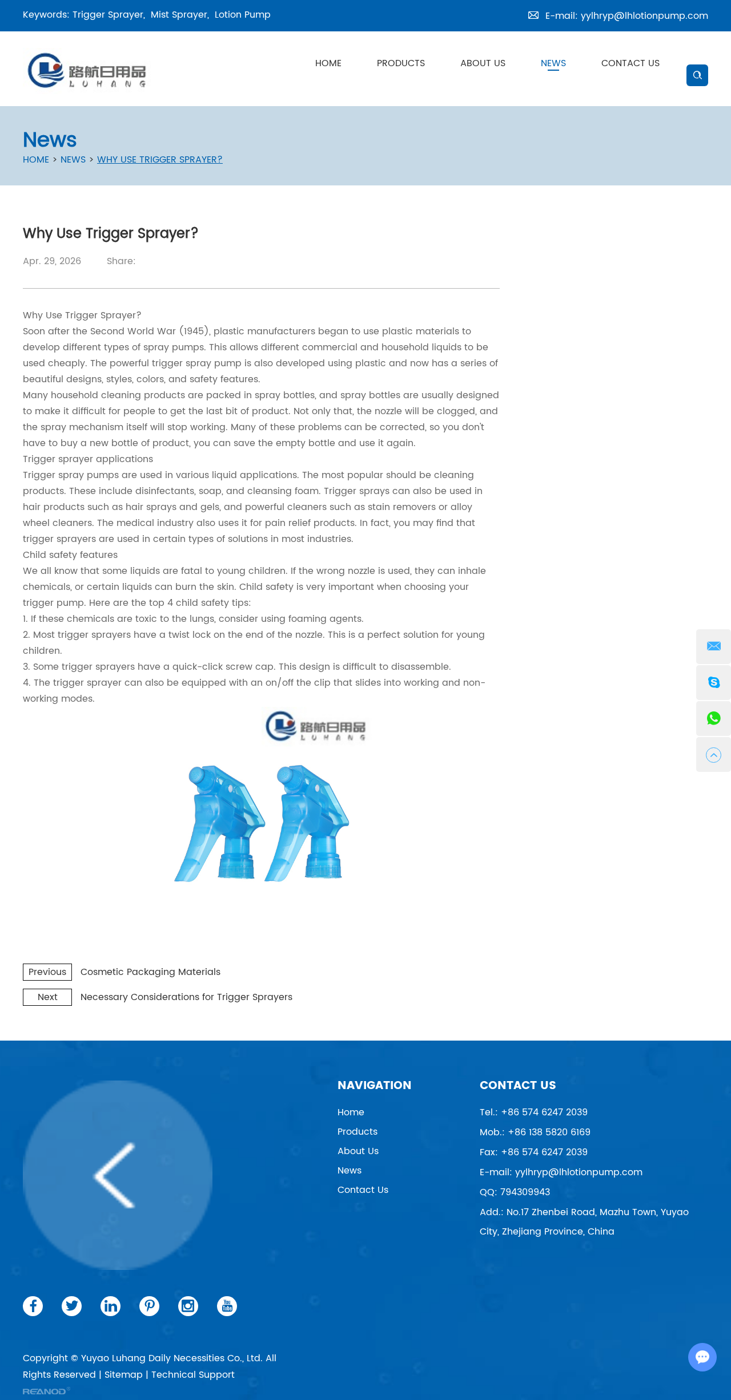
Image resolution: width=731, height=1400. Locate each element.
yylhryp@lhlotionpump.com (644, 16)
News (553, 63)
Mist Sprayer (179, 14)
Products (401, 63)
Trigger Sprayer (108, 14)
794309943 (525, 1192)
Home (328, 63)
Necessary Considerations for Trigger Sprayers (186, 997)
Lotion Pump (243, 14)
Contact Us (630, 63)
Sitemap (124, 1374)
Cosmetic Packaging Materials (150, 972)
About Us (482, 63)
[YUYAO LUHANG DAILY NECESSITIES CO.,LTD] (89, 71)
